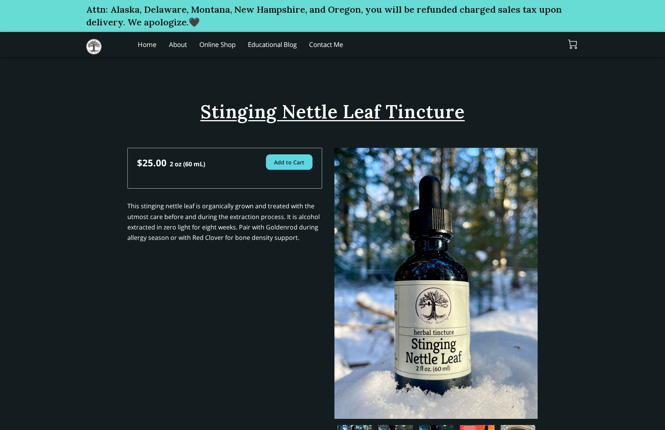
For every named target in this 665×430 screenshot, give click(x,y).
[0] (572, 44)
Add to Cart (289, 162)
